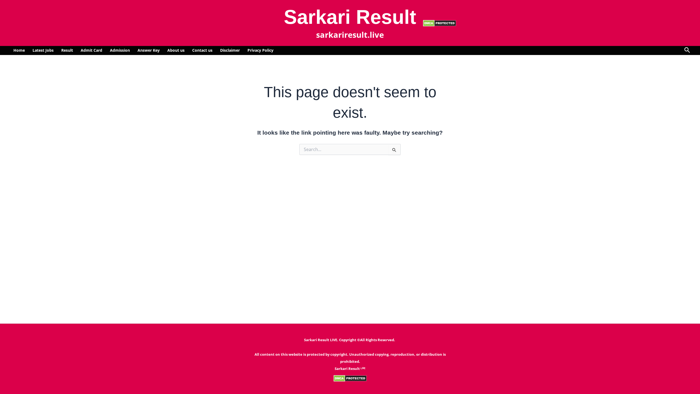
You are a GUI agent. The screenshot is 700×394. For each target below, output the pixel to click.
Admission (120, 50)
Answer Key (149, 50)
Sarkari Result (350, 17)
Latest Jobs (43, 50)
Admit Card (91, 50)
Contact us (202, 50)
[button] (687, 50)
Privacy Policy (260, 50)
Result (67, 50)
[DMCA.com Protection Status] (439, 22)
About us (176, 50)
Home (19, 50)
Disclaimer (230, 50)
